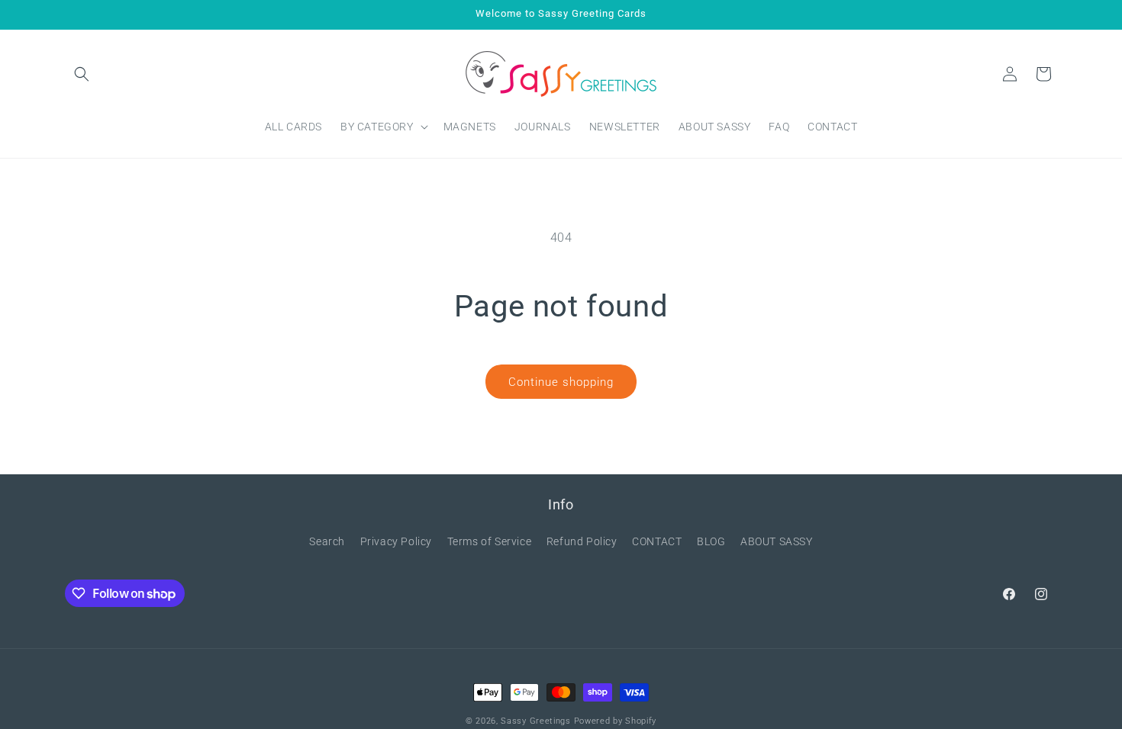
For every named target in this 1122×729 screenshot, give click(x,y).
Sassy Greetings (536, 721)
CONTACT (657, 541)
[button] (81, 74)
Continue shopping (561, 382)
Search (327, 541)
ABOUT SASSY (776, 541)
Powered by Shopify (615, 721)
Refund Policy (581, 541)
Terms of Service (489, 541)
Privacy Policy (396, 541)
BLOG (711, 541)
